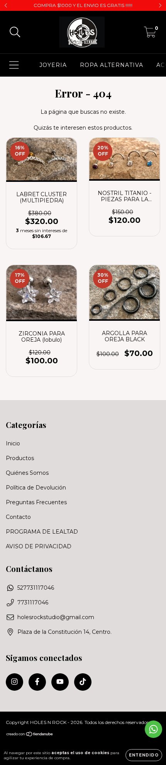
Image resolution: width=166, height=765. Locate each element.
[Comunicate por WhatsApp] (153, 729)
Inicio (13, 443)
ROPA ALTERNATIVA (111, 65)
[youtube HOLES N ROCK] (60, 682)
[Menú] (14, 65)
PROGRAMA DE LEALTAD (42, 531)
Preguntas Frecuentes (36, 502)
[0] (150, 34)
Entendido (144, 755)
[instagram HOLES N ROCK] (14, 682)
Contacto (18, 516)
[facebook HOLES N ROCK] (37, 682)
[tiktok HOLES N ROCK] (82, 682)
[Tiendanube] (30, 735)
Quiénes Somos (27, 472)
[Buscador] (15, 32)
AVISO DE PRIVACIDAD (38, 546)
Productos (20, 458)
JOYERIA (53, 65)
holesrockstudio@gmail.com (55, 617)
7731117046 (32, 602)
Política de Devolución (36, 487)
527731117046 (35, 587)
